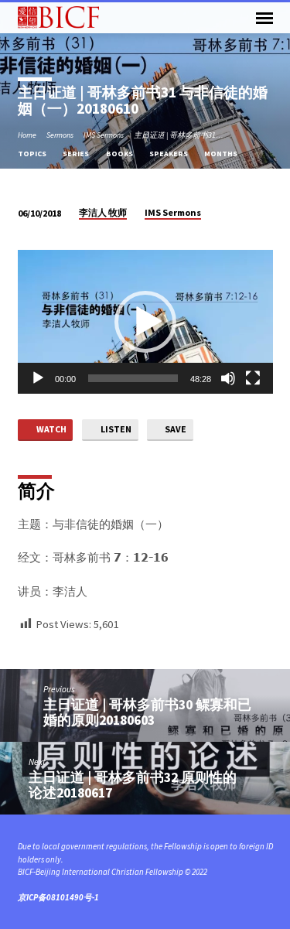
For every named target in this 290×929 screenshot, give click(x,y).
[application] (145, 322)
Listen (115, 429)
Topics (33, 154)
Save (174, 429)
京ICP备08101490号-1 (58, 897)
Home (27, 135)
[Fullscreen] (253, 378)
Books (120, 154)
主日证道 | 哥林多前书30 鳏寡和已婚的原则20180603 (147, 712)
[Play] (38, 378)
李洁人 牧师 (103, 212)
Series (76, 154)
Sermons (59, 135)
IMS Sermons (104, 135)
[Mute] (228, 378)
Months (221, 154)
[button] (145, 322)
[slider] (133, 378)
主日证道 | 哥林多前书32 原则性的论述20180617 (133, 784)
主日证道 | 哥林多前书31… (178, 135)
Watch (51, 429)
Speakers (169, 154)
